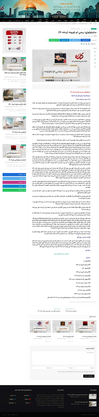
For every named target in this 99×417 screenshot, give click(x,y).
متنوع (32, 20)
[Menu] (96, 20)
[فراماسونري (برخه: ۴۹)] (63, 326)
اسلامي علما (23, 58)
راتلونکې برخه (57, 254)
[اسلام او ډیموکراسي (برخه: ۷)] (85, 326)
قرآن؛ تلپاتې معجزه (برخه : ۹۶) (17, 104)
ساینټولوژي (94, 28)
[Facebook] (95, 51)
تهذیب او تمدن (39, 20)
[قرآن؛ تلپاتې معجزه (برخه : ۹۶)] (14, 95)
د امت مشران (46, 20)
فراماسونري (71, 334)
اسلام (72, 20)
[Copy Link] (95, 62)
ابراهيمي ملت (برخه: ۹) (19, 132)
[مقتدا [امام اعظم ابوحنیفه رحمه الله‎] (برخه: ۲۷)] (14, 64)
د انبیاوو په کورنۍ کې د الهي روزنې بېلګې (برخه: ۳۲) (49, 311)
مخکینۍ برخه (65, 254)
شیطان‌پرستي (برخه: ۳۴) (71, 311)
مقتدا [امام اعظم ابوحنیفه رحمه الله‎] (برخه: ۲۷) (15, 74)
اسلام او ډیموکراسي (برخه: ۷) (89, 336)
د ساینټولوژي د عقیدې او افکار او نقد (86, 302)
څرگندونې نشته (82, 36)
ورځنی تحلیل (77, 20)
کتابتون (27, 20)
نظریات (59, 20)
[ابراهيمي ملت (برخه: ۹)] (14, 123)
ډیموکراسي (94, 334)
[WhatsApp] (95, 66)
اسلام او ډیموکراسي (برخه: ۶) (44, 336)
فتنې (53, 20)
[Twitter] (95, 55)
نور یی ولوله (93, 341)
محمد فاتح (90, 36)
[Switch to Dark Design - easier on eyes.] (22, 20)
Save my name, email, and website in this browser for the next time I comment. (75, 371)
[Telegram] (95, 59)
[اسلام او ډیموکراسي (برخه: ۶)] (40, 326)
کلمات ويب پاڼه (84, 20)
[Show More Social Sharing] (47, 40)
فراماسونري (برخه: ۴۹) (68, 336)
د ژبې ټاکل (91, 20)
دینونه (65, 20)
